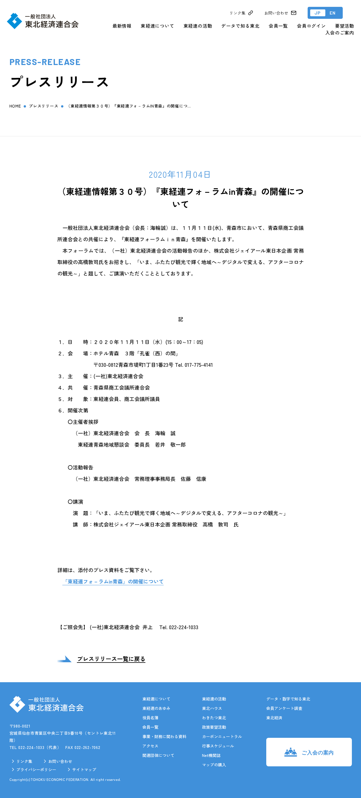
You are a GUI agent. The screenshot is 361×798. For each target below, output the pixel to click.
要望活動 (344, 25)
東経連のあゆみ (156, 708)
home (15, 106)
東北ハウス (212, 708)
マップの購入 (214, 764)
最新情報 (122, 25)
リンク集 (24, 761)
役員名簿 (150, 717)
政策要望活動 (214, 727)
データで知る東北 (240, 25)
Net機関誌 (211, 755)
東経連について (157, 25)
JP (317, 12)
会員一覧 (278, 25)
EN (333, 12)
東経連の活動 (197, 25)
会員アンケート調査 (284, 708)
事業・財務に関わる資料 (164, 736)
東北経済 (274, 717)
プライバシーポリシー (36, 769)
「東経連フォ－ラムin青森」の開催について (113, 581)
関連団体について (158, 755)
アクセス (150, 746)
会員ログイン (311, 25)
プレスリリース (43, 106)
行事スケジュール (218, 746)
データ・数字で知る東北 (288, 699)
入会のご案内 (339, 32)
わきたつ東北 (214, 717)
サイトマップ (84, 769)
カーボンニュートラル (222, 736)
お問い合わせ (60, 761)
